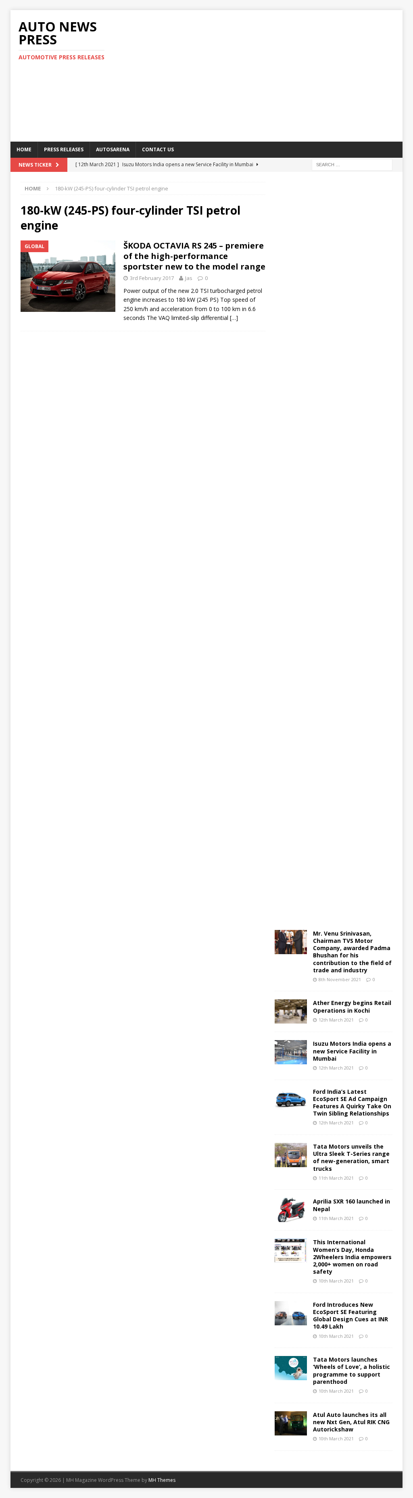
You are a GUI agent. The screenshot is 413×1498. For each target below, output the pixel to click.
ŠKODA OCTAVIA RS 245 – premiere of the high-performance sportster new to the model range (194, 256)
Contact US (158, 149)
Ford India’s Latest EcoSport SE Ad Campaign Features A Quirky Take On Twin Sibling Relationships (352, 1103)
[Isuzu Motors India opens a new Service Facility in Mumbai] (291, 1052)
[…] (234, 318)
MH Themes (161, 1480)
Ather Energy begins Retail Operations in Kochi (352, 1006)
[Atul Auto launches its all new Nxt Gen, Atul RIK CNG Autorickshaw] (291, 1423)
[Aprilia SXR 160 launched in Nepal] (291, 1210)
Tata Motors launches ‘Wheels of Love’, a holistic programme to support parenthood (351, 1370)
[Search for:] (352, 164)
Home (24, 149)
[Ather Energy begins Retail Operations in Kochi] (291, 1011)
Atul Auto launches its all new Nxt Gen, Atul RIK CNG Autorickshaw (351, 1422)
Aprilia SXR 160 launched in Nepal (351, 1204)
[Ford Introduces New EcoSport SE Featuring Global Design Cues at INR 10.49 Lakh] (291, 1313)
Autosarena (112, 149)
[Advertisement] (278, 74)
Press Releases (63, 149)
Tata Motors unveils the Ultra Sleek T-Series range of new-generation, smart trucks (351, 1157)
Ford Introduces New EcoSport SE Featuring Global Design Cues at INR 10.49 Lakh (350, 1316)
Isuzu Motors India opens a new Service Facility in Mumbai (352, 1051)
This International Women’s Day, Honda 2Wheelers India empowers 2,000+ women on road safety (352, 1256)
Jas (188, 278)
